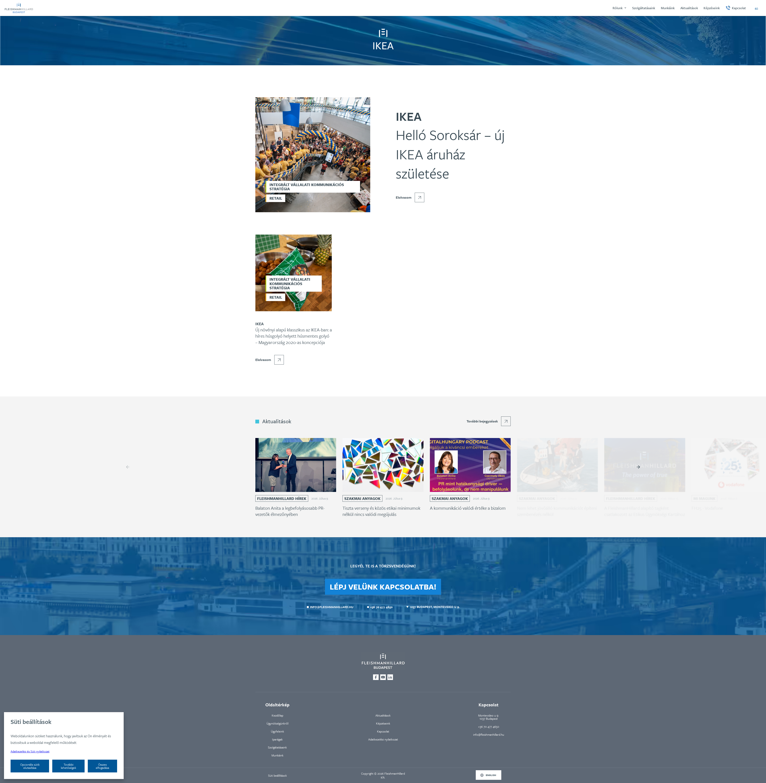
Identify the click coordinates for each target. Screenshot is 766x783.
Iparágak (277, 739)
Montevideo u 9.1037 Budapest (488, 717)
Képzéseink (383, 723)
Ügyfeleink (277, 731)
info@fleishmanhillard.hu (488, 734)
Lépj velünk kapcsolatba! (383, 586)
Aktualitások (383, 715)
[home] (19, 8)
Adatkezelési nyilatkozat (383, 739)
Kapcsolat (383, 731)
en (756, 8)
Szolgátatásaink (277, 747)
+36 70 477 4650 (488, 726)
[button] (619, 8)
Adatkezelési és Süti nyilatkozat (30, 751)
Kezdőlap (277, 715)
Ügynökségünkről (277, 723)
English (491, 775)
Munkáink (277, 755)
